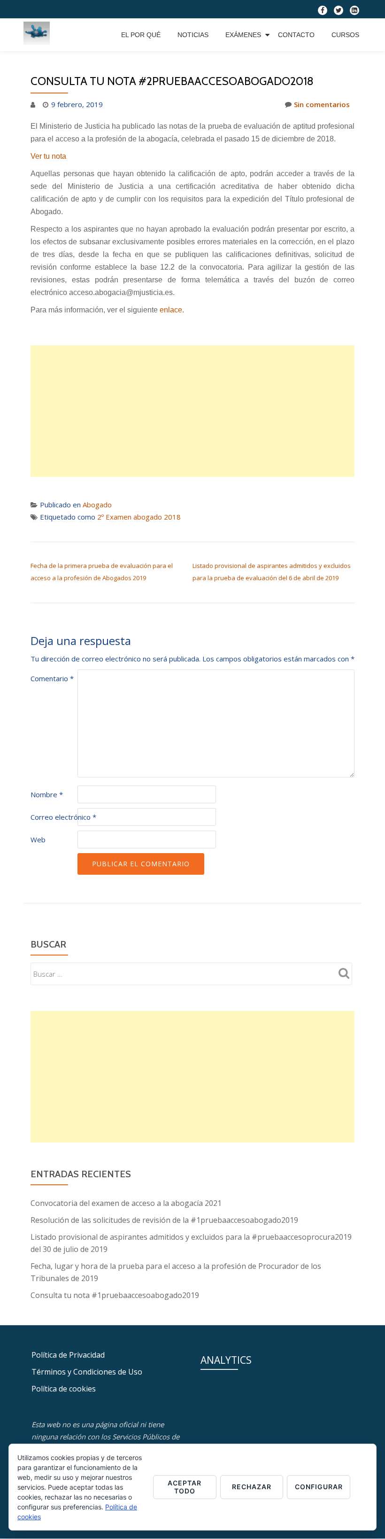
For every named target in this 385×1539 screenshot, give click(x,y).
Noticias (192, 35)
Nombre (47, 794)
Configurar (319, 1487)
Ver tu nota (48, 156)
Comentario (52, 678)
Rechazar (251, 1487)
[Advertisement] (192, 411)
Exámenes (243, 35)
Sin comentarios (322, 104)
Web (38, 839)
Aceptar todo (184, 1487)
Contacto (296, 35)
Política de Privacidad (68, 1355)
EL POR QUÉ (141, 35)
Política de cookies (63, 1389)
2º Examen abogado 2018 (139, 516)
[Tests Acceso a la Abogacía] (38, 34)
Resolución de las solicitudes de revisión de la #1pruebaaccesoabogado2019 (164, 1220)
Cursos (345, 35)
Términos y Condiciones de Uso (86, 1372)
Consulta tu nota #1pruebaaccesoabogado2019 (115, 1295)
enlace (171, 310)
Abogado (97, 504)
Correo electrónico (63, 817)
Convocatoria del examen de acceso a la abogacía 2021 (126, 1203)
